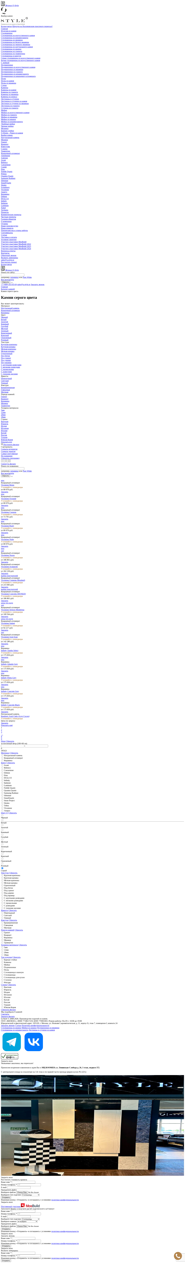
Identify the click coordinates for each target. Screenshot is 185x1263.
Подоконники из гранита (12, 72)
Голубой (4, 326)
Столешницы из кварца (11, 49)
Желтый (4, 328)
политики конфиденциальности (65, 1200)
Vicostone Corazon (8, 512)
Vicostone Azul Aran (9, 637)
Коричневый (6, 333)
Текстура (5, 873)
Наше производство (9, 226)
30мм (3, 417)
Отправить (6, 1197)
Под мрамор (6, 363)
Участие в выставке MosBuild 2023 (16, 246)
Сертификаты (7, 233)
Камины (4, 88)
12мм (3, 412)
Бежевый (5, 324)
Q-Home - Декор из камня (12, 133)
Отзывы (4, 224)
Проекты (5, 212)
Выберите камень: (9, 1221)
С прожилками (7, 369)
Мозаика (4, 128)
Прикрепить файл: (9, 1190)
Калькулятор (6, 26)
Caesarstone (6, 165)
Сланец (4, 149)
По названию (6, 456)
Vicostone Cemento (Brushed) (13, 580)
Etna (3, 169)
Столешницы (6, 33)
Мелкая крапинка (8, 349)
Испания (5, 428)
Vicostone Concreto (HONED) (13, 594)
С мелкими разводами (10, 367)
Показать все (6, 442)
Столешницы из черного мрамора (15, 44)
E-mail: (4, 1187)
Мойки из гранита (9, 115)
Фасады (7, 982)
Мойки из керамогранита (12, 122)
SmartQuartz (6, 183)
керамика (14, 277)
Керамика (5, 194)
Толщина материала (9, 945)
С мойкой (5, 63)
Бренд (3, 763)
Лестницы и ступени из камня (14, 101)
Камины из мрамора (9, 94)
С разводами (6, 372)
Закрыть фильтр (8, 1016)
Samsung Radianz (8, 178)
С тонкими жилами (9, 374)
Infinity (4, 201)
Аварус (4, 192)
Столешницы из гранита (11, 51)
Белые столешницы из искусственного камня (20, 60)
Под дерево (6, 360)
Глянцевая (5, 390)
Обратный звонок (8, 255)
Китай (3, 433)
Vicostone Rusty (7, 526)
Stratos (3, 185)
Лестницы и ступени (10, 99)
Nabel (3, 208)
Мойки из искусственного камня (15, 112)
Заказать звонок (37, 284)
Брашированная (8, 387)
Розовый (4, 340)
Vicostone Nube (7, 539)
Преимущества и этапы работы (14, 230)
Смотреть (5, 1014)
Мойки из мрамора (9, 117)
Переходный (6, 378)
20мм (3, 415)
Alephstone (5, 156)
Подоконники (7, 65)
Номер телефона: (9, 1185)
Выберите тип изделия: (11, 1195)
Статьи (4, 235)
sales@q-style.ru (7, 260)
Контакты (5, 253)
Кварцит (4, 144)
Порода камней (7, 930)
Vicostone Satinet (8, 623)
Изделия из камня (8, 31)
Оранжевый (6, 338)
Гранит (4, 142)
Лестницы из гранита (10, 106)
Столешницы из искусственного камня (18, 35)
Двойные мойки (8, 124)
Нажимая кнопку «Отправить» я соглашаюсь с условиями (40, 1200)
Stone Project (9, 800)
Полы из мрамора (8, 83)
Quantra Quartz (7, 176)
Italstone (4, 203)
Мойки (4, 110)
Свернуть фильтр (8, 464)
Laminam (5, 205)
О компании (6, 221)
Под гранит (6, 358)
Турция (4, 437)
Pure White (27, 277)
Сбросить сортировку (10, 458)
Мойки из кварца (8, 119)
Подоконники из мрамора (12, 69)
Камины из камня (8, 90)
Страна (4, 985)
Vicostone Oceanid (8, 499)
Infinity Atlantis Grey (9, 664)
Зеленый (4, 331)
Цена (3, 741)
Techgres (4, 210)
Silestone (4, 180)
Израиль (4, 424)
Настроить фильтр (11, 445)
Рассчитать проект (9, 262)
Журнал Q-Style (12, 5)
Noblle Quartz (6, 171)
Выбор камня (6, 135)
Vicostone (5, 190)
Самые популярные (9, 454)
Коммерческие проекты (11, 215)
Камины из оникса (9, 97)
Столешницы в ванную (11, 56)
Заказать (4, 492)
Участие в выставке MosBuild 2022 (16, 244)
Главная (4, 29)
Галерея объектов (8, 219)
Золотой (4, 322)
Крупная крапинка (9, 344)
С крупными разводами (11, 365)
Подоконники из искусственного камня (18, 67)
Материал (5, 753)
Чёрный (4, 317)
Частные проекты (8, 217)
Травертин (5, 151)
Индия (4, 426)
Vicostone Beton (7, 485)
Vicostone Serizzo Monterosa (12, 610)
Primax (4, 174)
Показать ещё (7, 725)
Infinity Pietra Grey (8, 678)
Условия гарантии (8, 239)
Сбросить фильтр (8, 1010)
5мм (3, 410)
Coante (4, 167)
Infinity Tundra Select (9, 650)
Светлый (5, 381)
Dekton (4, 196)
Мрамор (4, 140)
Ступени (8, 980)
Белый (4, 319)
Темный (4, 383)
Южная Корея (7, 440)
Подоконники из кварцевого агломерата (18, 76)
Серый (4, 871)
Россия (4, 435)
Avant (3, 160)
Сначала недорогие (9, 449)
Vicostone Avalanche (9, 567)
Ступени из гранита (9, 108)
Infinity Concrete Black (10, 705)
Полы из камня (7, 81)
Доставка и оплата (9, 237)
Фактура (4, 920)
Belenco (4, 162)
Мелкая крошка (7, 351)
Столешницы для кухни (14, 977)
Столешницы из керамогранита (14, 38)
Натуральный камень (10, 137)
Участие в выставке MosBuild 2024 (16, 249)
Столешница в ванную (14, 972)
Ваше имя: (6, 1182)
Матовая (4, 392)
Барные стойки (7, 131)
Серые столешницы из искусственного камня (20, 58)
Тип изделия (6, 957)
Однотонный (6, 353)
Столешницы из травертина (13, 54)
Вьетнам (4, 421)
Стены (4, 85)
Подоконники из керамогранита (15, 74)
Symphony (5, 187)
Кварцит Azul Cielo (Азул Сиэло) (15, 716)
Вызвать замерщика (9, 258)
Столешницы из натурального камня (17, 47)
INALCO (5, 199)
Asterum (4, 158)
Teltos (6, 806)
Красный (5, 335)
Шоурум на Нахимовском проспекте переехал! (32, 26)
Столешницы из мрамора (12, 40)
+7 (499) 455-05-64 (9, 284)
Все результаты (7, 279)
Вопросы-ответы (8, 251)
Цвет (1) (4, 813)
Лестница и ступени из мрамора (15, 103)
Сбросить (5, 282)
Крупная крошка (8, 347)
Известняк (5, 146)
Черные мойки (7, 126)
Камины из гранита (9, 92)
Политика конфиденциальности (35, 1025)
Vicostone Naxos (8, 555)
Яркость (4, 910)
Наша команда (7, 228)
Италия (4, 431)
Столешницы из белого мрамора (15, 42)
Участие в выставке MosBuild (13, 242)
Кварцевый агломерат (10, 153)
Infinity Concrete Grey (10, 691)
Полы (3, 78)
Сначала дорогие (8, 451)
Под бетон (5, 356)
